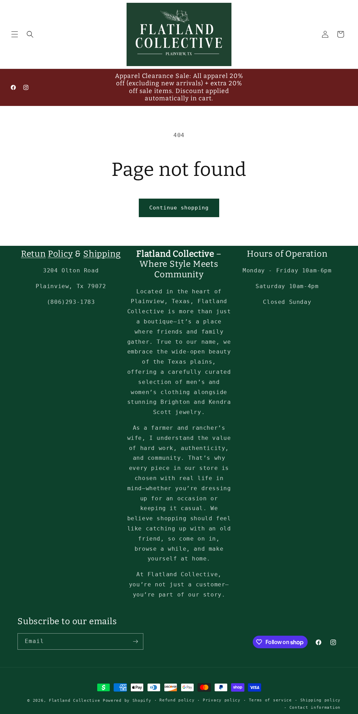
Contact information (315, 707)
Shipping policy (320, 700)
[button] (14, 34)
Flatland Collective (74, 700)
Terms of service (270, 700)
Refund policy (176, 700)
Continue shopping (179, 208)
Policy (60, 254)
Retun (33, 254)
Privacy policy (222, 700)
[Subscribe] (135, 641)
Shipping (102, 254)
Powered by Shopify (127, 700)
